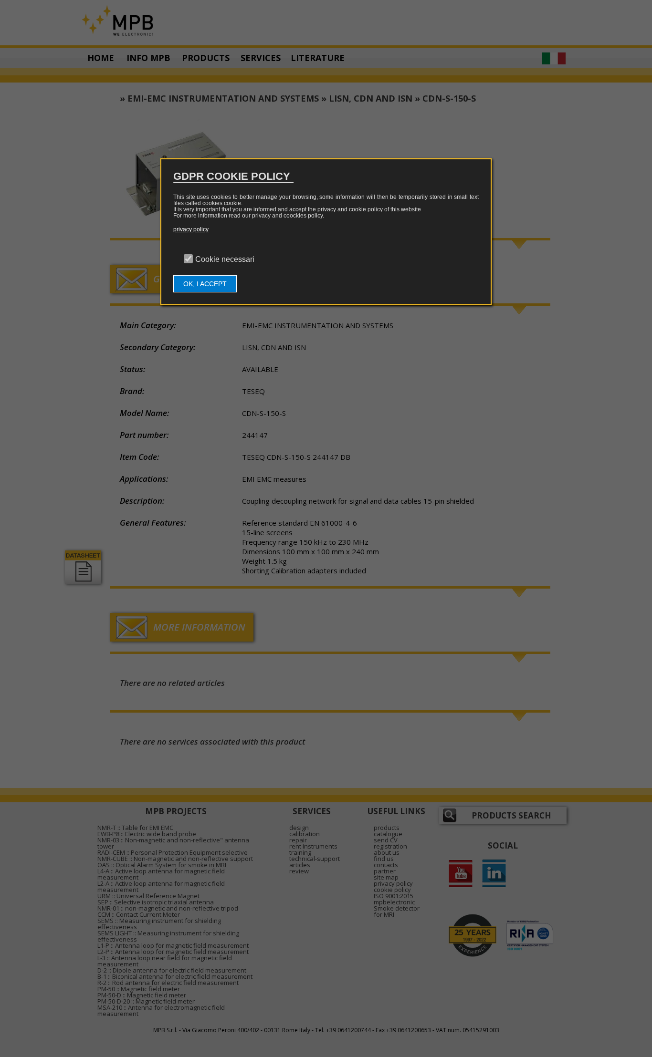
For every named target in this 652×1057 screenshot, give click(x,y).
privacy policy (191, 229)
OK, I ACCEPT (205, 284)
